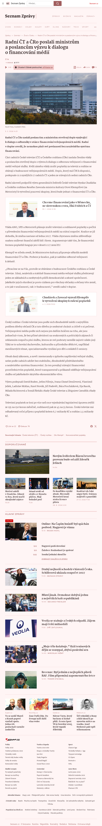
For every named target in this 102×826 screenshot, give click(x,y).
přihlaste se (48, 67)
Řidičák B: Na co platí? (76, 782)
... (95, 26)
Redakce (63, 824)
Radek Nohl (53, 531)
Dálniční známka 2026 (76, 775)
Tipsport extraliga (75, 754)
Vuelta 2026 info (43, 747)
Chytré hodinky (43, 813)
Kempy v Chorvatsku (44, 772)
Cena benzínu (66, 795)
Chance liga (72, 747)
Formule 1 (72, 760)
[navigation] (3, 3)
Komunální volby (11, 764)
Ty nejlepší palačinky (13, 772)
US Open (71, 757)
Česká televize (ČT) (30, 435)
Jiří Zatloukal (55, 627)
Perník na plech (11, 788)
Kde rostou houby (52, 795)
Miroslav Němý (56, 653)
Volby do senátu (11, 760)
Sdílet (88, 67)
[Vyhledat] (58, 3)
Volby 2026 (9, 747)
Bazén (20, 801)
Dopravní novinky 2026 (77, 778)
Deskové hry (81, 810)
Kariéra (35, 824)
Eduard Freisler (57, 602)
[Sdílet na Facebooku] (91, 426)
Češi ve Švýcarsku (43, 782)
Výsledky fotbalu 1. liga (76, 751)
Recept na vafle (11, 785)
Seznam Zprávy (55, 576)
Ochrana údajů (84, 824)
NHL (70, 764)
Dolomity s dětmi (43, 788)
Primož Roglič (42, 760)
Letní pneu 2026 (74, 772)
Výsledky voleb (10, 754)
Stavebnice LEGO (45, 810)
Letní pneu (71, 810)
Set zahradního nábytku (75, 801)
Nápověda (44, 824)
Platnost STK (73, 788)
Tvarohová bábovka (12, 782)
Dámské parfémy (59, 810)
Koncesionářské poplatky (76, 435)
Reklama (72, 824)
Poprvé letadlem (43, 775)
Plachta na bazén (30, 801)
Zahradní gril (90, 801)
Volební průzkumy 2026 (14, 751)
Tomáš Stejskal (56, 679)
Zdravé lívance (10, 778)
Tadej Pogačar (42, 757)
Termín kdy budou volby (14, 757)
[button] (51, 98)
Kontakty (54, 824)
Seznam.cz (93, 3)
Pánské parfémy (57, 813)
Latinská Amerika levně (45, 785)
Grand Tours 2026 (43, 764)
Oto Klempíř (58, 435)
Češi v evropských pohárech (82, 795)
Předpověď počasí (38, 795)
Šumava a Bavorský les (45, 778)
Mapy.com (26, 795)
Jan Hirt (40, 754)
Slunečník (52, 801)
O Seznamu (26, 824)
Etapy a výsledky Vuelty (45, 751)
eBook (78, 67)
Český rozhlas (45, 435)
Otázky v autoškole (75, 785)
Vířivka (50, 804)
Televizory (91, 810)
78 (96, 67)
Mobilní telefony (31, 810)
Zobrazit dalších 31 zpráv (55, 559)
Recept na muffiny (12, 775)
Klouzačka (61, 801)
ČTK (7, 59)
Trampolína (42, 801)
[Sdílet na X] (95, 426)
